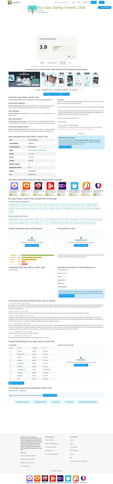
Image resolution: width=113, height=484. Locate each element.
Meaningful (74, 219)
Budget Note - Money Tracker (27, 459)
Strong (76, 223)
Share (85, 219)
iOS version (65, 94)
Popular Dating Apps (40, 402)
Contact (72, 440)
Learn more (81, 144)
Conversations (54, 223)
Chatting (16, 223)
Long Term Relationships (98, 190)
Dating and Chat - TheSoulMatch (62, 190)
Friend (57, 204)
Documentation (73, 447)
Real (21, 219)
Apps (73, 2)
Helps (66, 223)
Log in (101, 2)
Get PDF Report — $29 (65, 146)
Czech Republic (21, 369)
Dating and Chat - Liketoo (14, 190)
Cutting (77, 204)
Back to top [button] (109, 470)
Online (15, 219)
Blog (71, 457)
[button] (81, 280)
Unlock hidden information (32, 245)
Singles (11, 219)
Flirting (72, 204)
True (47, 223)
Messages (11, 208)
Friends (27, 208)
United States (21, 354)
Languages (88, 204)
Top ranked (31, 153)
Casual (100, 219)
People (32, 208)
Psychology (51, 204)
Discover (31, 219)
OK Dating (23, 190)
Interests (90, 208)
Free (47, 219)
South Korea (20, 363)
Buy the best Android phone (51, 454)
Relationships (53, 219)
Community (87, 223)
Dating (22, 208)
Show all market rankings (17, 383)
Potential (95, 204)
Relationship (68, 208)
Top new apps (69, 402)
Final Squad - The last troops (27, 462)
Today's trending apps (23, 402)
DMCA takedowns (74, 450)
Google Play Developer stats (52, 443)
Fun (42, 223)
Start (41, 219)
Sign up (93, 2)
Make (52, 208)
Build (90, 219)
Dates (84, 208)
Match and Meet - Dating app (50, 190)
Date (79, 208)
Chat (47, 208)
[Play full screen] (74, 56)
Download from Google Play (52, 94)
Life (27, 223)
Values (67, 204)
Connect (68, 219)
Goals (71, 223)
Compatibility (97, 208)
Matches (61, 223)
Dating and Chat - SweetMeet (38, 190)
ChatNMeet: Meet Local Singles (86, 190)
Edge (83, 204)
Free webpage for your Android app (78, 461)
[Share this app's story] (69, 56)
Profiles (11, 212)
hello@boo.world (62, 273)
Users (32, 223)
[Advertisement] (55, 26)
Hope (17, 208)
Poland (19, 357)
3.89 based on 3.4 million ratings (37, 150)
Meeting (22, 223)
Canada (19, 351)
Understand (24, 204)
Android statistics (49, 440)
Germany (19, 360)
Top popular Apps (49, 450)
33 (29, 164)
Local (25, 219)
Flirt (80, 219)
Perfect (81, 223)
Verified (30, 204)
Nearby (36, 219)
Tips (40, 204)
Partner (37, 223)
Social (62, 204)
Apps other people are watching (87, 402)
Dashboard (85, 2)
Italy (18, 378)
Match (57, 208)
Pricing (78, 2)
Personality (12, 204)
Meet (42, 208)
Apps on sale (55, 402)
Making (45, 204)
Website (60, 276)
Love (37, 208)
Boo (18, 204)
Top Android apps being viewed (27, 455)
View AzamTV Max (24, 466)
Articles (72, 454)
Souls (35, 204)
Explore (95, 219)
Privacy (72, 443)
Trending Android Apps (50, 447)
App (74, 208)
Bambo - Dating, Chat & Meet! (74, 190)
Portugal (19, 366)
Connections (61, 219)
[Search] (68, 2)
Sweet (93, 223)
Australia (19, 372)
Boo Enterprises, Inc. (63, 270)
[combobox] (60, 2)
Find (62, 208)
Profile (10, 223)
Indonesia (20, 375)
